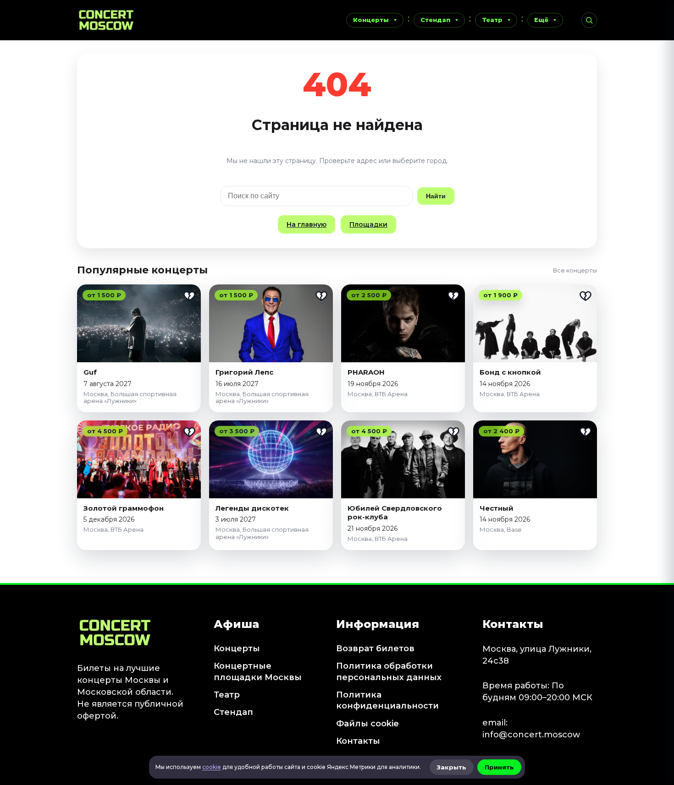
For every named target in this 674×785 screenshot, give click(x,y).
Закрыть (451, 767)
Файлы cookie (367, 724)
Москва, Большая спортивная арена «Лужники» (130, 397)
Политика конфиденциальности (387, 700)
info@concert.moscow (531, 735)
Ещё (541, 19)
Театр (492, 19)
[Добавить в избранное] (189, 296)
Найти (436, 196)
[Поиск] (589, 20)
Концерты (371, 19)
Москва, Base (501, 529)
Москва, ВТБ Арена (378, 394)
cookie (211, 766)
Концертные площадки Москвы (258, 671)
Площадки (368, 224)
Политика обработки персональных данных (389, 671)
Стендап (435, 19)
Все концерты (575, 270)
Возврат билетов (375, 648)
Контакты (358, 741)
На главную (306, 224)
